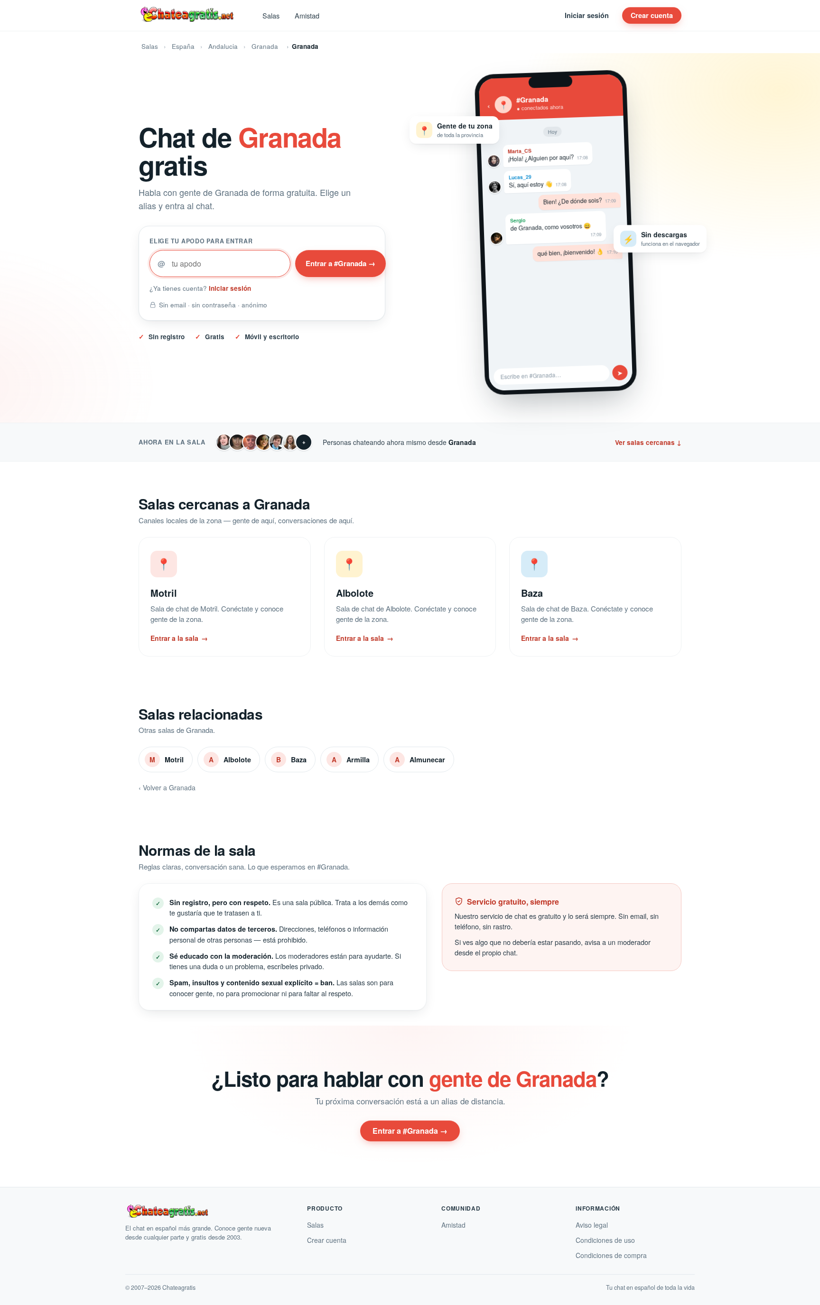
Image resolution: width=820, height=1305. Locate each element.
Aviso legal (592, 1225)
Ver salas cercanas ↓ (648, 442)
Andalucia (223, 46)
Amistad (307, 15)
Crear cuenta (652, 15)
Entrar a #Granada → (340, 263)
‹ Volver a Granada (167, 787)
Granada (265, 46)
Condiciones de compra (611, 1255)
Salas (271, 15)
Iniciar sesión (587, 15)
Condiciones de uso (605, 1240)
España (183, 46)
